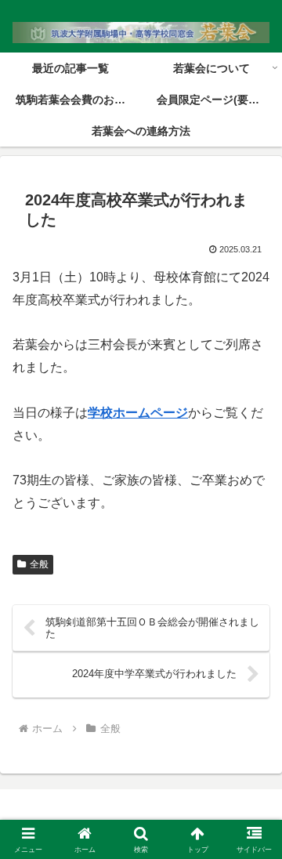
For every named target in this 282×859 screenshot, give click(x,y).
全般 (39, 564)
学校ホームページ (138, 412)
